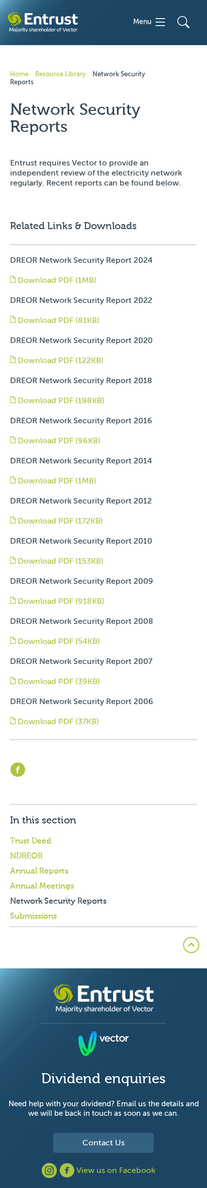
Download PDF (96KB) (58, 440)
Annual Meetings (42, 886)
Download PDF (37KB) (57, 721)
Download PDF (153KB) (60, 561)
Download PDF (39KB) (58, 681)
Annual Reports (39, 871)
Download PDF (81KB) (57, 320)
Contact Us (103, 1142)
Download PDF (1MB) (56, 280)
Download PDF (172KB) (59, 521)
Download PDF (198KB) (60, 400)
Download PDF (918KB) (60, 601)
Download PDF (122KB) (60, 360)
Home (19, 74)
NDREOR (26, 856)
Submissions (33, 916)
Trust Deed (30, 840)
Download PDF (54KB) (58, 641)
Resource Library (60, 74)
